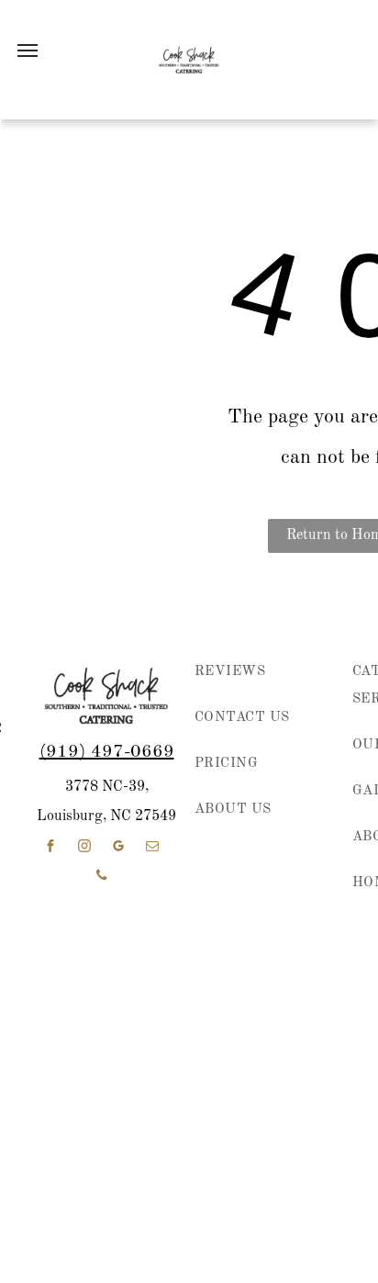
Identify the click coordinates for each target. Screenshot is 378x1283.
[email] (152, 848)
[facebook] (50, 848)
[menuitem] (257, 681)
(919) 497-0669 (106, 752)
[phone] (102, 877)
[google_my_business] (118, 848)
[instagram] (84, 848)
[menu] (27, 50)
